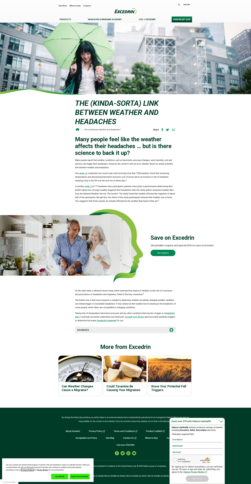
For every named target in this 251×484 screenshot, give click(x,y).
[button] (120, 330)
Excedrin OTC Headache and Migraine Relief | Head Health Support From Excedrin (77, 129)
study (81, 173)
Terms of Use (42, 470)
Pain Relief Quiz (181, 19)
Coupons (87, 6)
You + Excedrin (147, 19)
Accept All (59, 476)
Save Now (63, 6)
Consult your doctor (134, 317)
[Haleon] (186, 4)
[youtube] (134, 453)
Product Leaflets (154, 431)
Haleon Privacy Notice (194, 472)
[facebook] (117, 453)
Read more (169, 376)
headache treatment (106, 320)
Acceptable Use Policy (86, 438)
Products (65, 19)
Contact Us (128, 438)
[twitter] (123, 453)
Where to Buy (75, 6)
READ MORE (80, 376)
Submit (179, 5)
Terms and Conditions (124, 431)
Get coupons (163, 253)
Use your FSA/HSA (125, 445)
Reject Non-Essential (79, 476)
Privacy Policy (95, 431)
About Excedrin (73, 431)
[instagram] (128, 453)
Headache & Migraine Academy (105, 19)
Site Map (110, 438)
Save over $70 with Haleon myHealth (191, 421)
